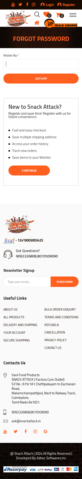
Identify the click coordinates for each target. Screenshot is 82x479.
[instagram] (35, 431)
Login (50, 4)
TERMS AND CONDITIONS (61, 317)
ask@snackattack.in (26, 421)
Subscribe (64, 282)
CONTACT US (53, 348)
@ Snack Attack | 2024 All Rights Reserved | (41, 453)
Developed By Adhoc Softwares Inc (41, 458)
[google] (45, 431)
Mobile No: (11, 55)
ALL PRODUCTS (13, 317)
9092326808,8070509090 (37, 256)
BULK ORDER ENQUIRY (60, 309)
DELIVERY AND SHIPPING (20, 325)
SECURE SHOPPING (16, 340)
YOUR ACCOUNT (14, 333)
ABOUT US (10, 309)
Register (69, 4)
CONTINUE (29, 170)
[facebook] (25, 431)
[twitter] (16, 431)
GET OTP (41, 78)
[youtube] (5, 431)
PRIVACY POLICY (55, 340)
